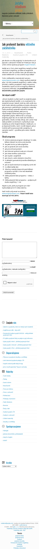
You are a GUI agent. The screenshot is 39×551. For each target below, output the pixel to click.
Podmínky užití (18, 530)
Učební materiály (8, 418)
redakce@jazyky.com (7, 523)
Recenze (5, 405)
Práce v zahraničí (8, 392)
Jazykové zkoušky (19, 541)
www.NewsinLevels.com (10, 80)
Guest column (7, 382)
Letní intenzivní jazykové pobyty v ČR (13, 360)
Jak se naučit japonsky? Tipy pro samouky (15, 367)
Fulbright (5, 431)
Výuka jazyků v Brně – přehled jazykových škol (16, 341)
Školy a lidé (6, 408)
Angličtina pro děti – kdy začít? (11, 330)
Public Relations (7, 402)
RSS (24, 530)
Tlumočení (20, 546)
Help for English (7, 437)
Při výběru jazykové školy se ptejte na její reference (18, 338)
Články (5, 379)
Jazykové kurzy (19, 537)
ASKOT (5, 440)
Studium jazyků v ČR (20, 55)
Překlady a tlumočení (9, 399)
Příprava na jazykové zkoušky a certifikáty (15, 357)
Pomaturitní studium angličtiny (19, 543)
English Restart (30, 65)
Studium (19, 539)
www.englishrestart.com (11, 193)
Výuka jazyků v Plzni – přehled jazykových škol (16, 348)
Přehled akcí (6, 395)
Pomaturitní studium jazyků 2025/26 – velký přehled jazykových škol (18, 334)
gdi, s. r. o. (16, 527)
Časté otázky (7, 376)
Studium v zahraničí (8, 415)
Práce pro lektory (8, 389)
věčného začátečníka (18, 46)
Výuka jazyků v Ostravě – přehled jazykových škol (17, 345)
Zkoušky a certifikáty (9, 422)
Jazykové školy (19, 536)
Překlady (19, 544)
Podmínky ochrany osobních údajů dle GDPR (19, 528)
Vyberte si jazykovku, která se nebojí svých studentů (18, 327)
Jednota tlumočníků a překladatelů (13, 434)
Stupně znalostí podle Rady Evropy (13, 364)
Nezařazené (9, 35)
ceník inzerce (23, 525)
